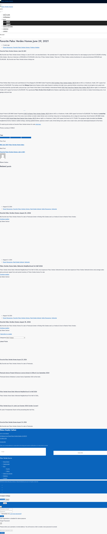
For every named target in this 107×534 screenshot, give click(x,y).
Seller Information (26, 137)
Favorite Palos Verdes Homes (21, 47)
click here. (38, 124)
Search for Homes (8, 19)
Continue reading (4, 219)
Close (7, 499)
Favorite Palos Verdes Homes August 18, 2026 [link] (13, 422)
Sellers (8, 24)
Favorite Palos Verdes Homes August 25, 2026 (15, 213)
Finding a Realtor (34, 47)
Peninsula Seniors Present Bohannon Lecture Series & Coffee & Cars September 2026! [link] (24, 373)
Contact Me (3, 442)
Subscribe (80, 452)
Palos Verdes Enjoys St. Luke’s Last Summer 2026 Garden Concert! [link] (19, 406)
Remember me (6, 514)
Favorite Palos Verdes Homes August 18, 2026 (15, 322)
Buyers (8, 21)
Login (2, 516)
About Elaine (7, 5)
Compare (2, 499)
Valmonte (54, 209)
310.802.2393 (3, 438)
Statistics (6, 22)
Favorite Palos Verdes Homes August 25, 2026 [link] (13, 359)
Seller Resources (46, 209)
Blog (4, 11)
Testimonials (7, 8)
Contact (5, 25)
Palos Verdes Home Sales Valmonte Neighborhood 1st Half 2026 (21, 266)
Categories (3, 337)
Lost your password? (16, 514)
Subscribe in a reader (6, 334)
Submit (2, 532)
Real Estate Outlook (15, 137)
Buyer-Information (5, 137)
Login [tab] (5, 503)
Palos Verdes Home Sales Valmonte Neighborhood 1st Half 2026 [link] (18, 391)
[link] (6, 355)
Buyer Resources (8, 47)
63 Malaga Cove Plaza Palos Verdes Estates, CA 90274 (13, 436)
